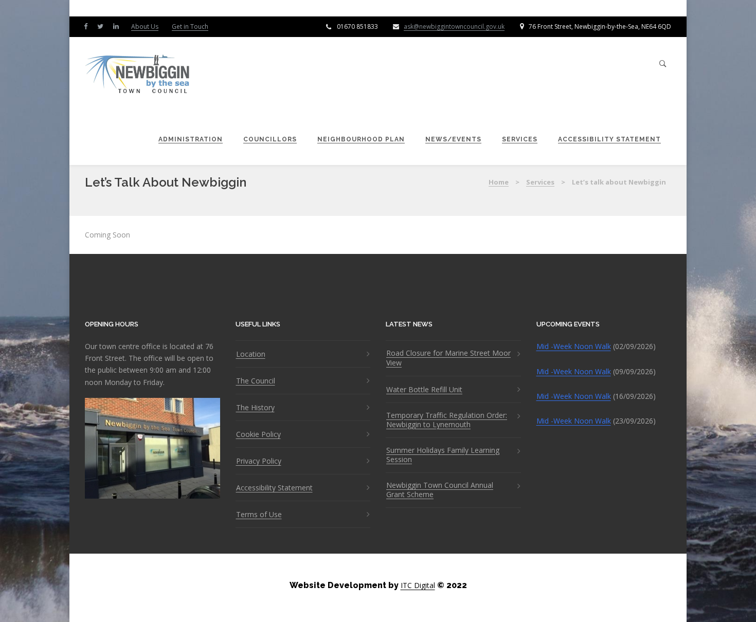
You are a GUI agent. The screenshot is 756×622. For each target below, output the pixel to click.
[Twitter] (102, 26)
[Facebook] (88, 26)
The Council (255, 381)
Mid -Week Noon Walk (573, 346)
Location (250, 354)
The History (255, 407)
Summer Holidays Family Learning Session (442, 455)
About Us (144, 26)
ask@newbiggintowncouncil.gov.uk (454, 26)
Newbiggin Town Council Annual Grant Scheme (439, 490)
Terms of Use (259, 514)
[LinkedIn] (118, 26)
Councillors (270, 139)
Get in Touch (190, 26)
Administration (190, 139)
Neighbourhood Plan (361, 139)
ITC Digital (418, 585)
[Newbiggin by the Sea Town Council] (138, 75)
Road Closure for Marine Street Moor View (448, 358)
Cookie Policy (258, 434)
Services (519, 139)
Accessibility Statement (609, 139)
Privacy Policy (258, 461)
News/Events (453, 139)
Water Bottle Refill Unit (424, 389)
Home (499, 182)
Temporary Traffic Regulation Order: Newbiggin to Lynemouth (446, 420)
